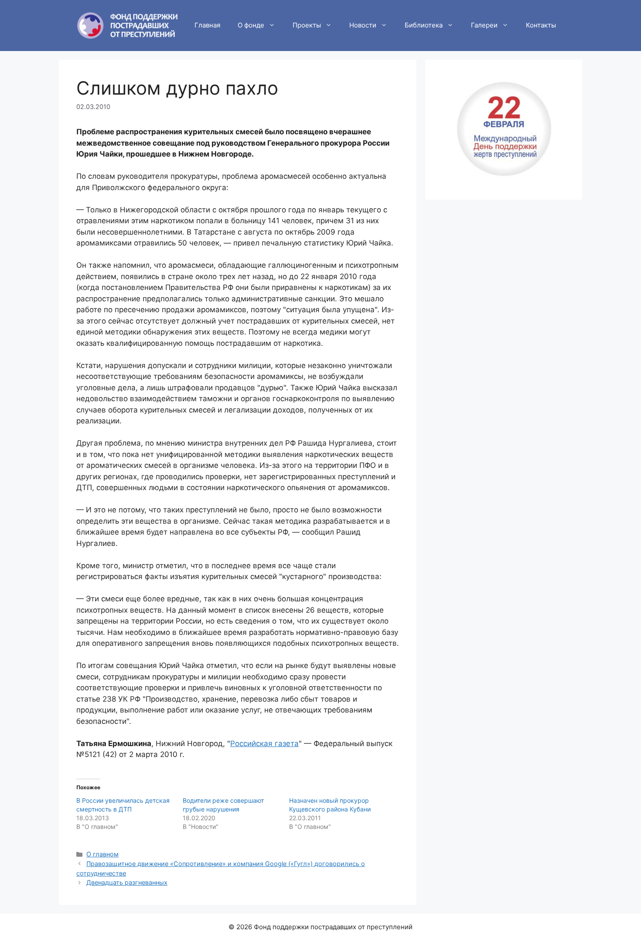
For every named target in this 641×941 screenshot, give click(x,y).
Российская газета (264, 743)
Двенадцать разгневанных (126, 882)
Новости (362, 25)
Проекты (307, 25)
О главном (102, 854)
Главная (207, 25)
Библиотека (424, 25)
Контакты (541, 25)
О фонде (251, 25)
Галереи (484, 25)
